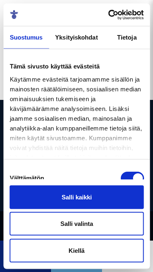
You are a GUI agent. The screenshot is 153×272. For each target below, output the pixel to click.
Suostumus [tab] (26, 37)
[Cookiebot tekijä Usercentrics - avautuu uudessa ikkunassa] (109, 14)
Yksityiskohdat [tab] (76, 37)
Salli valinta (76, 223)
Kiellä (76, 250)
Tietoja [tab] (127, 37)
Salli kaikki (77, 196)
